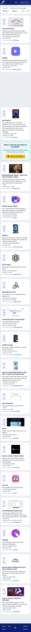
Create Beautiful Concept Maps (13, 319)
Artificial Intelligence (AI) (10, 133)
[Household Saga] (15, 22)
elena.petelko (16, 611)
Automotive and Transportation (11, 36)
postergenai (6, 120)
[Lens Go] (15, 478)
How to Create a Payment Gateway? (11, 599)
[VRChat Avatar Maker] (15, 199)
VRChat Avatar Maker (10, 206)
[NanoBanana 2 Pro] (15, 285)
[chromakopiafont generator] (15, 504)
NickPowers (16, 580)
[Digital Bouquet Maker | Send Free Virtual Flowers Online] (15, 168)
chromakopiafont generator (12, 511)
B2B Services (6, 518)
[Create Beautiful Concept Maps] (15, 312)
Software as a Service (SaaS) (10, 65)
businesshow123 (17, 354)
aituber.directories (18, 247)
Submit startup (24, 2)
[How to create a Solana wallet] (15, 449)
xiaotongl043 (16, 411)
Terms (4, 629)
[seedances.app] (15, 338)
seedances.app (7, 345)
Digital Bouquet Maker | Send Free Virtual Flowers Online (14, 176)
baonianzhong (16, 188)
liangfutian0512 (17, 274)
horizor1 (15, 493)
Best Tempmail (7, 403)
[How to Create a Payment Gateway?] (15, 591)
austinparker (16, 467)
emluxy (15, 217)
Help (9, 626)
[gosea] (15, 422)
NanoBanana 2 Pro (9, 292)
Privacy (26, 626)
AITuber (5, 235)
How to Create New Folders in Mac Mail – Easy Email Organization (14, 373)
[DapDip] (15, 51)
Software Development (9, 464)
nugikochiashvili (16, 69)
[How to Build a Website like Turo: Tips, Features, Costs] (15, 560)
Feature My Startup (16, 156)
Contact (25, 629)
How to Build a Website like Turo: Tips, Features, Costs (14, 568)
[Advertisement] (15, 89)
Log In (16, 2)
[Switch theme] (11, 2)
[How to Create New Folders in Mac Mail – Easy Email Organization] (15, 365)
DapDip (4, 58)
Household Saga (8, 29)
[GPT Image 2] (15, 258)
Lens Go (5, 485)
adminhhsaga (15, 40)
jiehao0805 (16, 438)
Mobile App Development (9, 577)
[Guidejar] (15, 533)
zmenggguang (17, 522)
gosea (4, 428)
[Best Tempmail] (15, 396)
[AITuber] (15, 228)
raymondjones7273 (18, 385)
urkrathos (15, 137)
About (4, 626)
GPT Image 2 (6, 265)
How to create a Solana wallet (13, 456)
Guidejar (5, 540)
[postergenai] (15, 113)
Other (4, 185)
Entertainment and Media (9, 489)
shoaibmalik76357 (17, 327)
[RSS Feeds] (15, 628)
